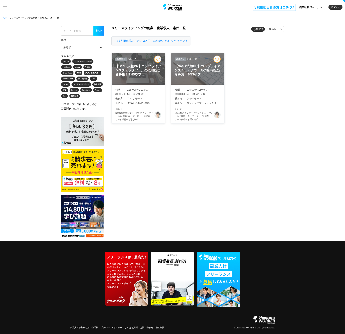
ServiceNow (68, 79)
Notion (77, 67)
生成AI (87, 67)
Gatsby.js (86, 90)
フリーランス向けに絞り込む (80, 104)
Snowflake (67, 73)
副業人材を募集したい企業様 (84, 327)
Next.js (74, 90)
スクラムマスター (92, 73)
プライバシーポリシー (111, 327)
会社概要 (160, 327)
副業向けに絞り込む (75, 108)
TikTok (65, 84)
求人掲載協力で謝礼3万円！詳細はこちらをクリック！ (152, 40)
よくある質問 (131, 327)
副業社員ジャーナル (310, 7)
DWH (79, 73)
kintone (66, 61)
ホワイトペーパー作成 (83, 61)
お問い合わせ (146, 327)
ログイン (335, 7)
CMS (94, 79)
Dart (64, 96)
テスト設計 (82, 79)
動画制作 (74, 96)
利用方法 (259, 29)
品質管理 (97, 84)
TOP (4, 18)
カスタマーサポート (81, 84)
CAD (64, 90)
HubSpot (66, 67)
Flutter (97, 90)
